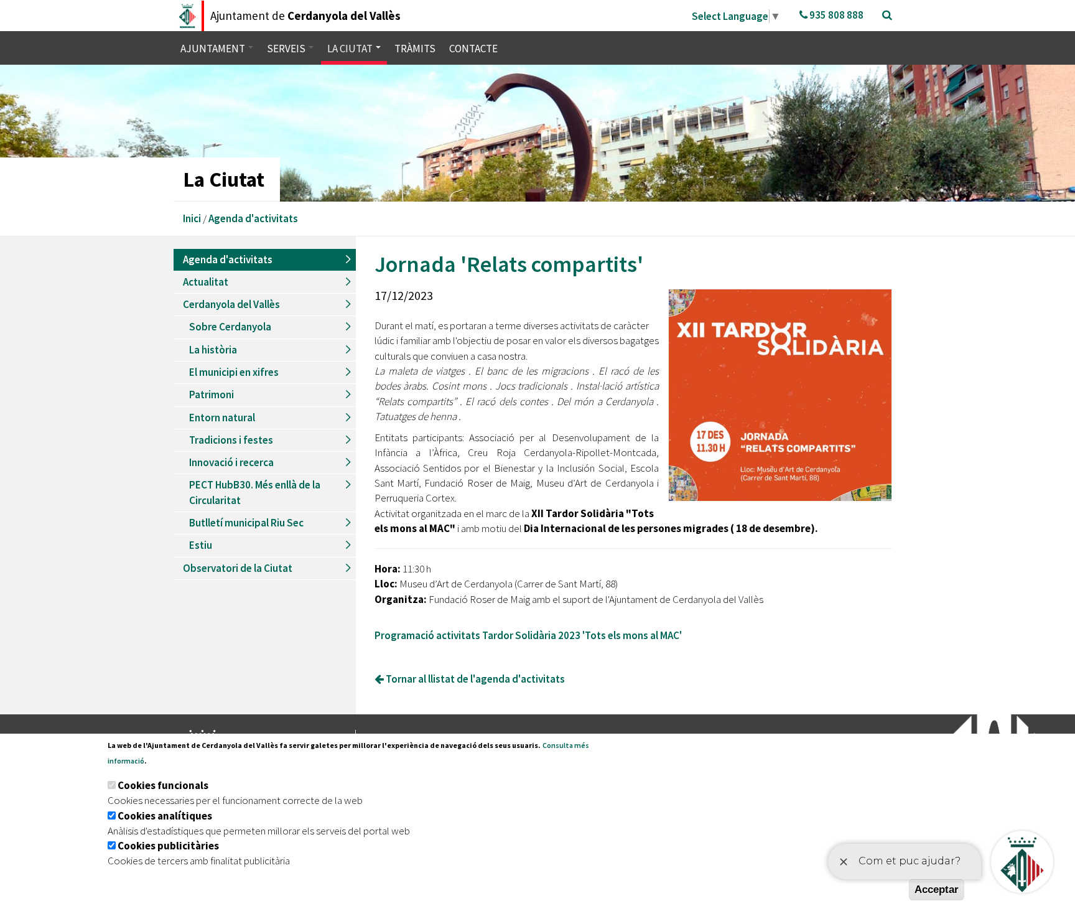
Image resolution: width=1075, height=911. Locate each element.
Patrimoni (211, 394)
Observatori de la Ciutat (237, 568)
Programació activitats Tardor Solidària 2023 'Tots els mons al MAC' (528, 635)
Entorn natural (222, 417)
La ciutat (351, 48)
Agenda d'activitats (253, 218)
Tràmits (414, 48)
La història (213, 350)
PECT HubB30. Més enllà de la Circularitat (254, 492)
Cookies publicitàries (168, 846)
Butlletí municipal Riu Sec (246, 523)
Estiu (200, 545)
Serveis (287, 48)
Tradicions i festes (231, 440)
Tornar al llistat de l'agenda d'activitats (474, 679)
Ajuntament (213, 48)
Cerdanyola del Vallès (231, 304)
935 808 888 (835, 15)
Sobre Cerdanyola (230, 327)
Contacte (473, 48)
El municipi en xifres (234, 372)
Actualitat (205, 282)
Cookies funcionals (163, 785)
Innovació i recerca (231, 462)
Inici (192, 218)
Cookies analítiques (165, 816)
